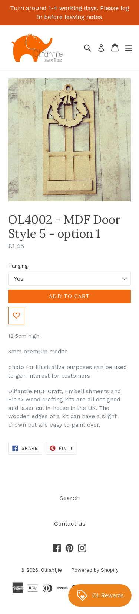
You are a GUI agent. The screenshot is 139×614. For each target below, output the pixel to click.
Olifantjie (51, 570)
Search (70, 497)
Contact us (69, 523)
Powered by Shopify (95, 570)
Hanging (18, 266)
